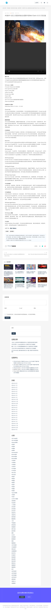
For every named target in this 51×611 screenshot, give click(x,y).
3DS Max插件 (15, 438)
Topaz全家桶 (14, 492)
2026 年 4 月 (14, 391)
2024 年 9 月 (14, 429)
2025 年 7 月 (14, 409)
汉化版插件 (14, 547)
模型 (13, 541)
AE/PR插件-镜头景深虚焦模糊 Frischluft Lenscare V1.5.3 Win (42, 273)
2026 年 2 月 (14, 395)
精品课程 (14, 559)
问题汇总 (14, 581)
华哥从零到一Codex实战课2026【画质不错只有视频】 (24, 344)
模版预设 (14, 543)
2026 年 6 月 (14, 387)
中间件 (13, 496)
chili (14, 364)
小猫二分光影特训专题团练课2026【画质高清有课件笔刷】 (25, 342)
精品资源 (14, 561)
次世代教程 (14, 545)
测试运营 (14, 549)
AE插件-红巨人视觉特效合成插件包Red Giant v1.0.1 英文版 (20, 240)
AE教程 (13, 446)
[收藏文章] (40, 246)
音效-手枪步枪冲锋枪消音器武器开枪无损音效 (37, 254)
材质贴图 (14, 537)
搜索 (13, 327)
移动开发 (14, 553)
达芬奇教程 (14, 573)
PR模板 (13, 480)
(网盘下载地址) (13, 228)
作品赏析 (14, 502)
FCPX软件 (14, 470)
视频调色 (14, 567)
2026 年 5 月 (14, 389)
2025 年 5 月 (14, 413)
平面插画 (14, 522)
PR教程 (13, 478)
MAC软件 (14, 474)
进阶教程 (14, 579)
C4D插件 (14, 460)
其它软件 (14, 510)
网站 (35, 308)
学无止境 (10, 246)
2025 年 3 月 (14, 417)
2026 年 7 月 (14, 385)
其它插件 (14, 506)
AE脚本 (13, 450)
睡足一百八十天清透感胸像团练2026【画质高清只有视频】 (25, 346)
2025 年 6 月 (14, 411)
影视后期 (14, 524)
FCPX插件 (14, 468)
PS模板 (13, 488)
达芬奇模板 (14, 575)
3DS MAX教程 (15, 440)
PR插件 (13, 476)
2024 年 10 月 (15, 427)
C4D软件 (14, 466)
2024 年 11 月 (15, 425)
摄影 (13, 533)
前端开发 (14, 512)
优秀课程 (14, 500)
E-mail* (20, 308)
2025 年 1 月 (14, 421)
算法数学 (14, 555)
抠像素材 (14, 526)
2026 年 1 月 (14, 397)
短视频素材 (14, 551)
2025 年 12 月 (15, 399)
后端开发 (14, 514)
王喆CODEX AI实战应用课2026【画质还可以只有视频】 (24, 348)
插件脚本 (19, 8)
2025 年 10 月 (15, 403)
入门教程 (14, 504)
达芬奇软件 (14, 577)
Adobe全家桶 (14, 442)
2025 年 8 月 (14, 407)
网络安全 (14, 563)
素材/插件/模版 (14, 8)
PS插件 (13, 484)
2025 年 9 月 (14, 405)
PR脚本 (13, 482)
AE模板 (13, 448)
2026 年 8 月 (14, 383)
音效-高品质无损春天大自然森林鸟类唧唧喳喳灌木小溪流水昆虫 (14, 255)
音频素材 (14, 583)
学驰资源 (8, 8)
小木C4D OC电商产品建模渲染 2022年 (29, 367)
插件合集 (14, 528)
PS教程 (13, 486)
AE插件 (7, 231)
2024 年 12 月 (15, 423)
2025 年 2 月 (14, 419)
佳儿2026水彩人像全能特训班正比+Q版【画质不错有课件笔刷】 (25, 351)
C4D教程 (14, 462)
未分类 (13, 535)
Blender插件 (14, 454)
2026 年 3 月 (14, 393)
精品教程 (14, 557)
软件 (13, 569)
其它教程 (14, 508)
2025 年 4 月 (14, 415)
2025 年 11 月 (15, 401)
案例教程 (14, 539)
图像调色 (14, 518)
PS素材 (13, 490)
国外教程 (14, 516)
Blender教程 (14, 456)
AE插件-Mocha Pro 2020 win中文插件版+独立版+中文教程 (42, 285)
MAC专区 (14, 472)
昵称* (6, 308)
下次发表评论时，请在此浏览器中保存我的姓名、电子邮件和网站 (20, 314)
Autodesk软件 (15, 452)
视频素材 (14, 565)
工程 (13, 520)
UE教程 (13, 494)
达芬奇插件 (14, 571)
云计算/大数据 (15, 498)
